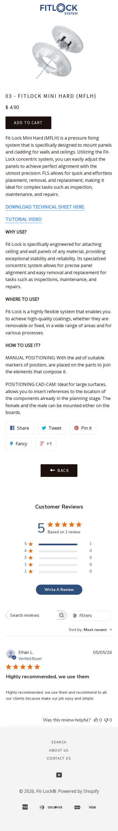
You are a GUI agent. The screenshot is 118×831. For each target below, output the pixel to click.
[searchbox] (31, 615)
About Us (59, 750)
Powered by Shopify (78, 791)
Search (58, 742)
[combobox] (90, 629)
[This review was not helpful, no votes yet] (106, 720)
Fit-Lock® (46, 791)
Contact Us (59, 758)
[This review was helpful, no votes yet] (96, 720)
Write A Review (59, 589)
